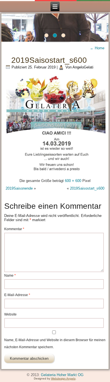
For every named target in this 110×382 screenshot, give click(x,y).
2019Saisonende (19, 188)
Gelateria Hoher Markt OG (62, 375)
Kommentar (14, 229)
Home (97, 48)
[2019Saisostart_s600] (56, 173)
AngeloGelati (82, 67)
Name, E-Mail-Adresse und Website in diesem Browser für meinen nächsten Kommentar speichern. (54, 343)
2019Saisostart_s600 (49, 60)
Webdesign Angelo (63, 378)
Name (10, 275)
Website (10, 314)
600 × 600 (73, 181)
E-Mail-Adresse (17, 295)
